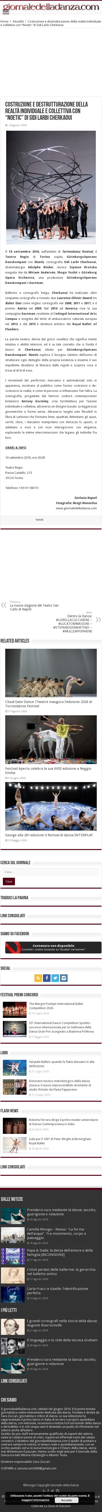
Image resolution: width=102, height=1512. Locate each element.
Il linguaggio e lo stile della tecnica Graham (62, 1340)
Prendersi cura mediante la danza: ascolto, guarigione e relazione (61, 1212)
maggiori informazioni (35, 1500)
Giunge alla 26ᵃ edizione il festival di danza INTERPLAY (49, 835)
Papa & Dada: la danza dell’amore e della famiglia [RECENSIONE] (60, 1252)
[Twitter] (55, 978)
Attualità (18, 21)
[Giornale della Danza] (51, 7)
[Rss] (38, 978)
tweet (39, 519)
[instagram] (64, 978)
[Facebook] (47, 978)
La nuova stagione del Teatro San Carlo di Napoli (34, 605)
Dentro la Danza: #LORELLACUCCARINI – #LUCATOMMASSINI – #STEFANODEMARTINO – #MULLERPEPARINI (72, 622)
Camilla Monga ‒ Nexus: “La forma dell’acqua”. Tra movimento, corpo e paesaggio (56, 1233)
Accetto (66, 1500)
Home (4, 21)
